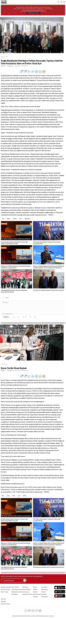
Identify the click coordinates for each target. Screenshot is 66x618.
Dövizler (35, 589)
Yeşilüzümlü (27, 218)
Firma (13, 495)
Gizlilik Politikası (27, 616)
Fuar (19, 495)
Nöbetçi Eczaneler (17, 592)
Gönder (6, 317)
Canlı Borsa (25, 587)
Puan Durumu (25, 592)
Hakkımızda (15, 616)
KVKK (37, 616)
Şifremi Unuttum (5, 604)
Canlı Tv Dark (15, 587)
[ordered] (23, 317)
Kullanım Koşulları (43, 616)
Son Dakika (15, 594)
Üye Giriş (3, 599)
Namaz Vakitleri (26, 589)
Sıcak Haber (44, 596)
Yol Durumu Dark (5, 589)
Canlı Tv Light (4, 592)
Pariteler (35, 596)
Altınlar (35, 587)
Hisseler (35, 592)
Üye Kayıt (3, 601)
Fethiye (15, 218)
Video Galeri (44, 589)
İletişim (20, 616)
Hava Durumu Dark (6, 587)
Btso (3, 495)
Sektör (24, 495)
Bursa (8, 495)
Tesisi (20, 218)
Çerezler (33, 616)
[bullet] (25, 317)
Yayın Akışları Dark (17, 589)
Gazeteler (44, 594)
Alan (3, 218)
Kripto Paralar (37, 594)
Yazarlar (43, 592)
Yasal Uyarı (51, 616)
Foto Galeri (44, 587)
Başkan (8, 218)
